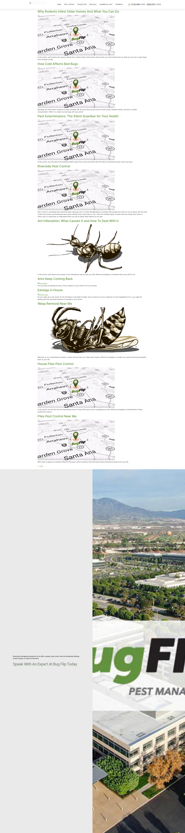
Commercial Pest (106, 4)
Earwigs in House (50, 290)
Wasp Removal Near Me (55, 303)
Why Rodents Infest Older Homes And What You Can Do (78, 11)
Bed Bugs (93, 4)
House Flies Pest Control (56, 364)
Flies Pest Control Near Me (57, 416)
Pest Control (69, 4)
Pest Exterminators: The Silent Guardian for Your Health (78, 116)
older (40, 466)
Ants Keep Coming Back (55, 279)
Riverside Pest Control (54, 166)
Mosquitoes (82, 4)
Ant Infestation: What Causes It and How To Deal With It (78, 221)
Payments (119, 4)
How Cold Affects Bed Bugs (58, 64)
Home (59, 4)
